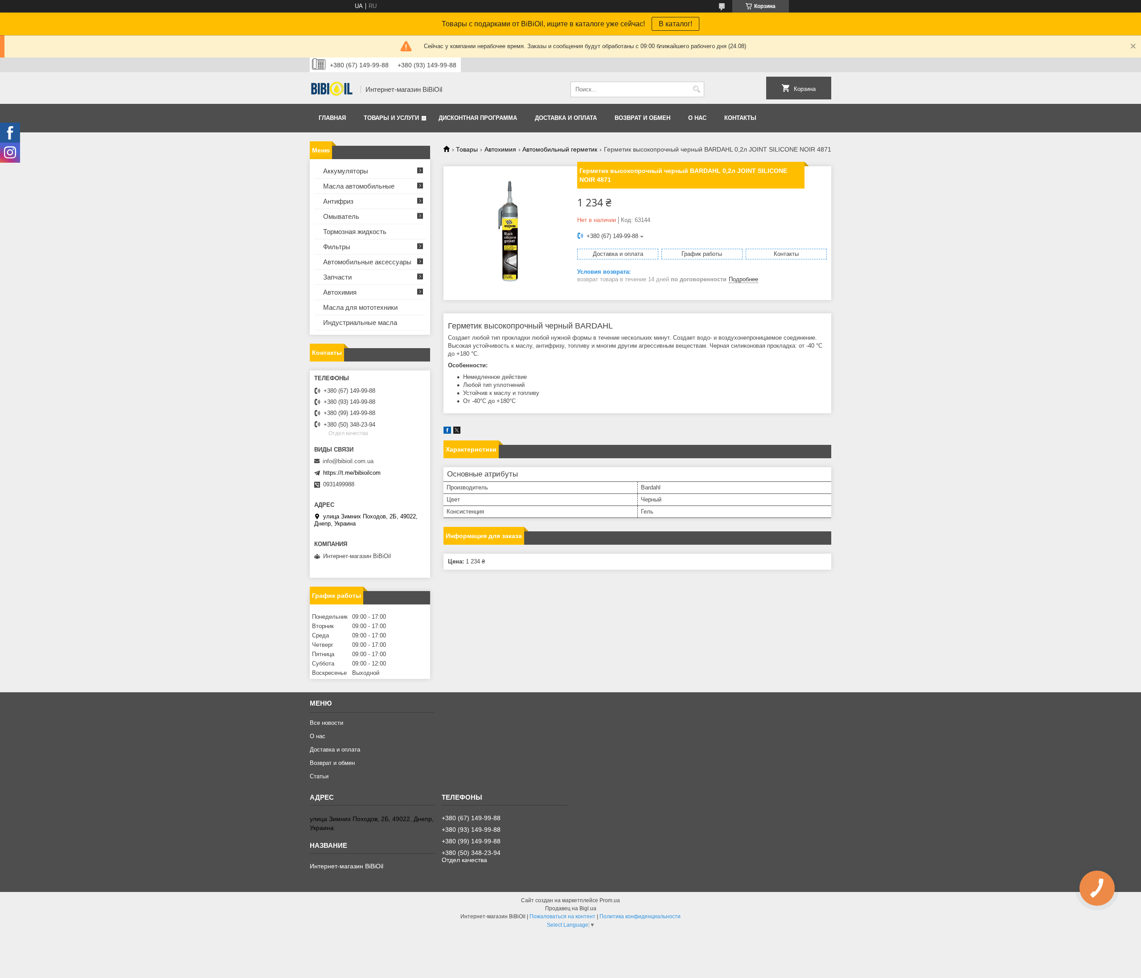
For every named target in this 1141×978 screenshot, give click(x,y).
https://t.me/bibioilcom (352, 472)
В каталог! (675, 24)
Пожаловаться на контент (562, 916)
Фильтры (336, 247)
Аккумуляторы (345, 171)
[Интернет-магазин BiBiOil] (332, 89)
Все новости (326, 722)
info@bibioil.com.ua (348, 461)
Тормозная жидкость (354, 231)
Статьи (319, 776)
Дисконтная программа (478, 118)
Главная (332, 118)
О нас (697, 118)
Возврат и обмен (642, 118)
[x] (456, 431)
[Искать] (696, 89)
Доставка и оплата (566, 118)
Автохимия (500, 149)
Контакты (740, 118)
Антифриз (338, 201)
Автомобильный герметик (559, 149)
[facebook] (447, 431)
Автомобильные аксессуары (367, 262)
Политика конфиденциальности (640, 916)
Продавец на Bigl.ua (570, 908)
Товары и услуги (391, 118)
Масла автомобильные (358, 186)
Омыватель (341, 216)
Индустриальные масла (360, 322)
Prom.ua (609, 900)
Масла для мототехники (360, 307)
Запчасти (337, 277)
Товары (467, 149)
